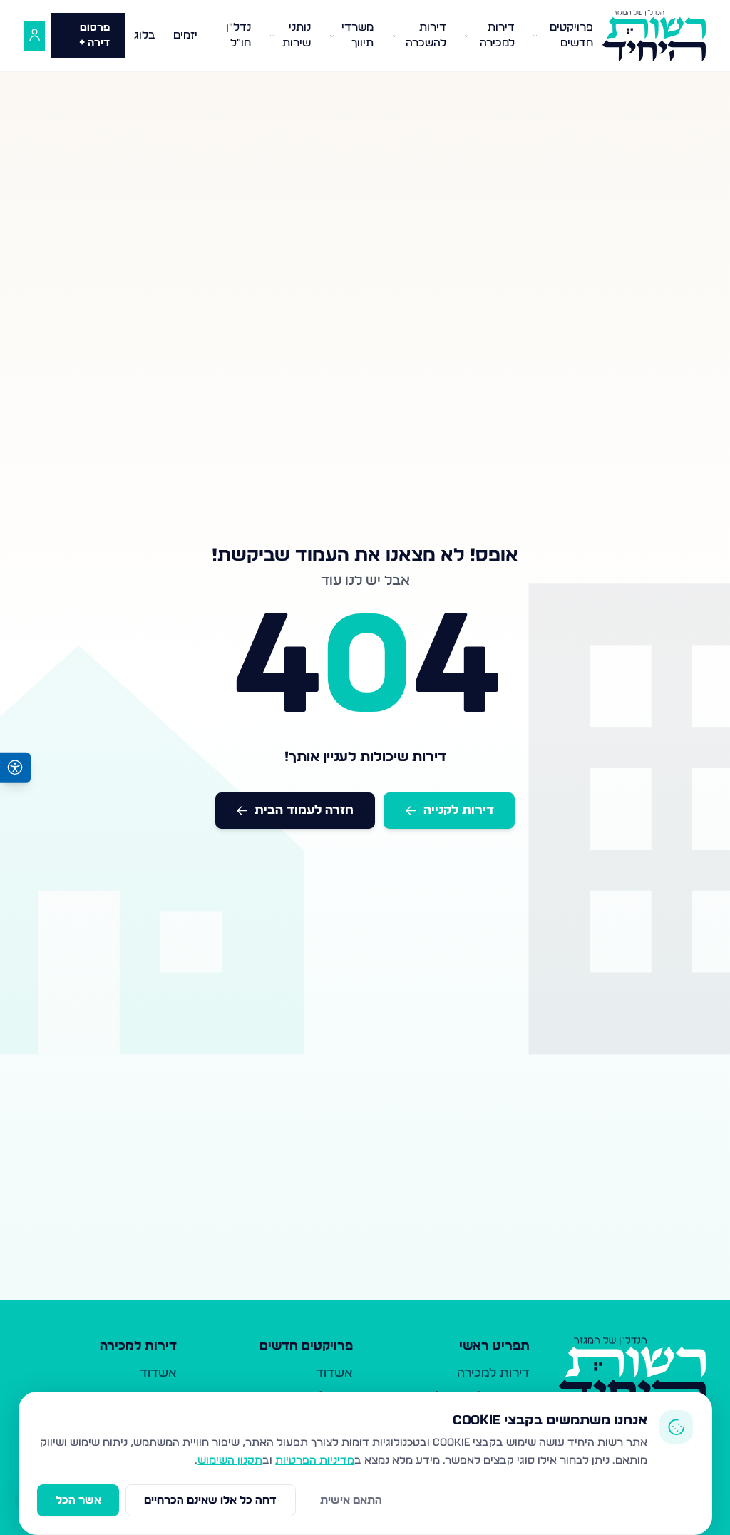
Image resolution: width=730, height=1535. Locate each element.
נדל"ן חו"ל (238, 35)
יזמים (185, 35)
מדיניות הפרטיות (314, 1460)
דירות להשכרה (426, 35)
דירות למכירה (497, 35)
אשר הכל (78, 1500)
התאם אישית (351, 1500)
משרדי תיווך (357, 35)
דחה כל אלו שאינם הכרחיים (210, 1500)
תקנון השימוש (229, 1460)
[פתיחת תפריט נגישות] (15, 768)
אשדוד (334, 1373)
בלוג (144, 35)
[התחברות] (34, 36)
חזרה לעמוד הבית (304, 810)
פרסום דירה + (94, 35)
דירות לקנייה (458, 810)
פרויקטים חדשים (571, 35)
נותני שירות (296, 35)
